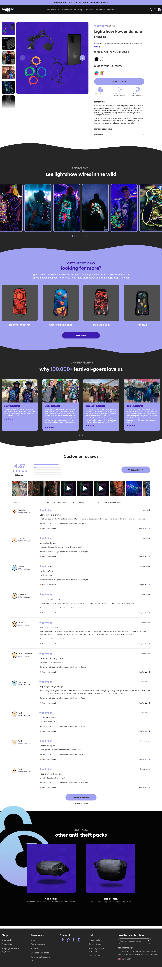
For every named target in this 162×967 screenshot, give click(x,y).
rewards (35, 948)
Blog (80, 9)
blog (33, 940)
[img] (24, 512)
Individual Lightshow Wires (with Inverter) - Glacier (67, 523)
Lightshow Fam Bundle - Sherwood (61, 639)
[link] (105, 25)
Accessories (68, 9)
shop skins (7, 944)
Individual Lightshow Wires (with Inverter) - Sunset (67, 608)
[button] (82, 58)
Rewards (89, 9)
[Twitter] (63, 940)
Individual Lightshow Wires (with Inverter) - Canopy (67, 667)
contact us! (94, 955)
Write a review (135, 469)
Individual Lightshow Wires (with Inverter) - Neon (66, 754)
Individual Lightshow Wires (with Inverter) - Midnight (68, 551)
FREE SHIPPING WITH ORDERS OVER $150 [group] (81, 2)
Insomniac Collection (105, 9)
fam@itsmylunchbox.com (144, 951)
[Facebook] (73, 940)
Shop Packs (52, 9)
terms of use (95, 944)
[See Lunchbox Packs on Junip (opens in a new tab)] (86, 803)
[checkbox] (113, 502)
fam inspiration (38, 944)
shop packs (7, 940)
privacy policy (95, 940)
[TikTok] (68, 940)
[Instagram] (78, 940)
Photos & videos (113, 502)
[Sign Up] (148, 941)
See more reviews (81, 797)
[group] (51, 873)
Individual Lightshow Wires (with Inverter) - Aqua (66, 698)
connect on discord (40, 952)
